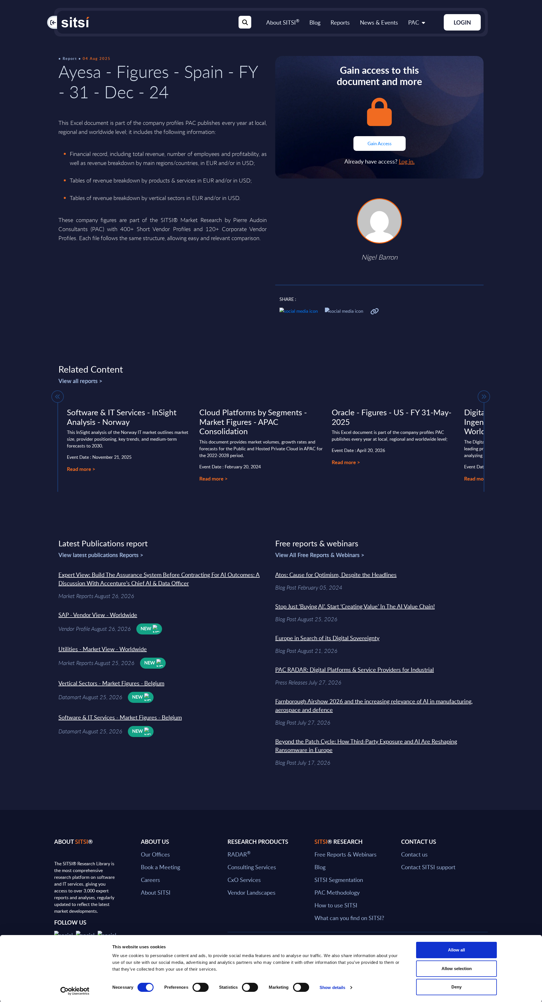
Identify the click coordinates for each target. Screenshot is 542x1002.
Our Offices (155, 854)
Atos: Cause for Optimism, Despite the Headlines (336, 575)
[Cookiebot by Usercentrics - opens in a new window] (75, 991)
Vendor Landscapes (252, 892)
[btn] (57, 396)
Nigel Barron (379, 257)
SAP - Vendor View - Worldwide (97, 615)
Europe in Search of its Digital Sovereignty (327, 638)
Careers (150, 880)
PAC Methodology (337, 892)
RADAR (239, 854)
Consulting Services (252, 867)
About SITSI (282, 22)
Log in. (407, 161)
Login (462, 22)
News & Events (379, 22)
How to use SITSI (335, 905)
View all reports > (80, 381)
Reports (340, 22)
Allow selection (457, 968)
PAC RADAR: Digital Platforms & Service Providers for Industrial (354, 669)
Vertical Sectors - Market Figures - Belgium (111, 683)
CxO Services (244, 880)
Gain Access (380, 143)
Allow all (456, 949)
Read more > (81, 468)
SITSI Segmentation (338, 880)
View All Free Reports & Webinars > (319, 555)
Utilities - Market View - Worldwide (102, 649)
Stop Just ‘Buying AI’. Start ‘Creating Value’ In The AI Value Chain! (355, 606)
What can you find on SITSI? (349, 918)
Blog (314, 22)
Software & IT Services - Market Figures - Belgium (120, 717)
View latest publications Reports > (100, 555)
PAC (413, 22)
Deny (456, 986)
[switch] (201, 987)
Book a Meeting (160, 867)
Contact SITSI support (428, 867)
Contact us (414, 854)
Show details (332, 987)
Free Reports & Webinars (345, 854)
